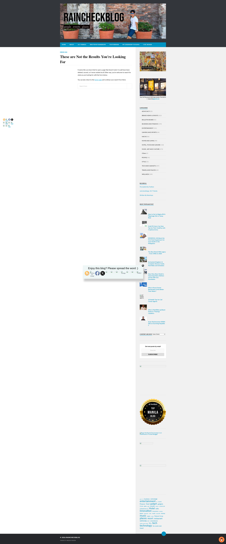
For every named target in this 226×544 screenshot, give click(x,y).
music (143, 516)
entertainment (148, 501)
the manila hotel (157, 526)
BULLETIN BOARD (148, 120)
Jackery (161, 511)
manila (153, 513)
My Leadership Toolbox (131, 44)
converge (153, 499)
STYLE (144, 161)
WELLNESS (145, 174)
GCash (141, 506)
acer (141, 499)
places (143, 518)
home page (98, 80)
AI (142, 499)
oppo (148, 516)
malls (150, 513)
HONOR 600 (162, 506)
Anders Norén (71, 540)
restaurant (158, 518)
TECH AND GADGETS (149, 166)
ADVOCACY (146, 111)
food (148, 504)
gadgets (160, 504)
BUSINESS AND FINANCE (150, 124)
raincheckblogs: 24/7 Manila (148, 191)
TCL (150, 523)
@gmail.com (156, 99)
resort (150, 518)
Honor (157, 506)
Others (144, 153)
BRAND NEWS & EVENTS (150, 115)
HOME (64, 44)
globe (145, 506)
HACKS (144, 136)
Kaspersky (146, 513)
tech (154, 523)
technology (146, 526)
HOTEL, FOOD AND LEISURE (151, 145)
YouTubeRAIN (114, 44)
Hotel (152, 508)
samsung (143, 521)
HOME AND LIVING (148, 140)
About (71, 44)
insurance (155, 511)
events (160, 501)
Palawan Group (158, 516)
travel (141, 528)
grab (148, 506)
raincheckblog (73, 537)
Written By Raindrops (98, 44)
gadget (153, 504)
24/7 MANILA (82, 44)
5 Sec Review (147, 44)
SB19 (148, 521)
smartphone (154, 521)
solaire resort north (144, 523)
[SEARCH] (129, 86)
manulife (158, 513)
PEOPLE (144, 157)
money (163, 513)
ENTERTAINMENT (147, 128)
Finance (142, 504)
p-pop (152, 516)
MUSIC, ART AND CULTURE (150, 149)
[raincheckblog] (113, 21)
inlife (157, 508)
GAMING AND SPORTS (149, 132)
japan (141, 513)
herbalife (152, 506)
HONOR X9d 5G (144, 508)
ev (156, 501)
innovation (146, 511)
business (147, 499)
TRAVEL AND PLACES (149, 170)
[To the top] (164, 534)
